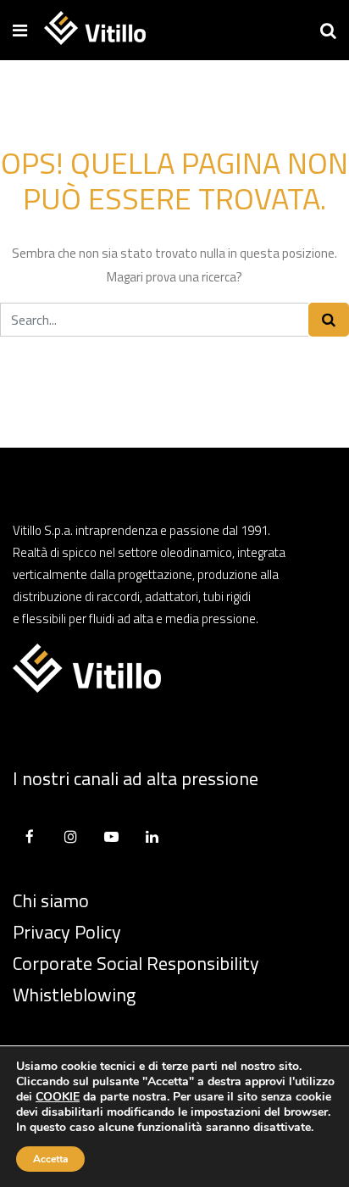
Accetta (50, 1159)
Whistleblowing (74, 994)
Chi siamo (51, 900)
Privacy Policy (67, 931)
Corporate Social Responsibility (136, 963)
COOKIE (58, 1097)
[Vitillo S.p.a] (95, 29)
